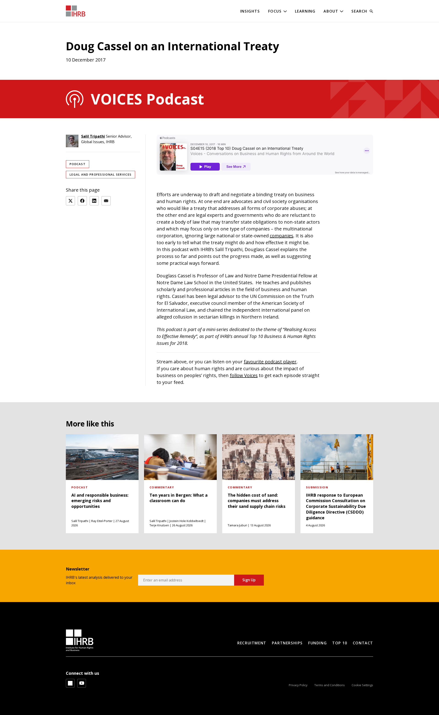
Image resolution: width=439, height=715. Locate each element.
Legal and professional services (100, 174)
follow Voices (244, 375)
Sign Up (249, 579)
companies (281, 236)
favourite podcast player (270, 362)
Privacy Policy (298, 685)
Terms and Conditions (329, 685)
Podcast (78, 164)
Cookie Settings (362, 685)
